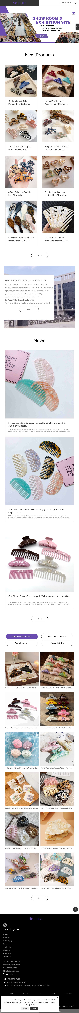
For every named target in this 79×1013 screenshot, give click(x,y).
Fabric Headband (21, 643)
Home (5, 934)
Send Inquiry (7, 941)
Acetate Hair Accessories (21, 636)
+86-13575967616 (13, 979)
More (40, 898)
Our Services (7, 947)
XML (53, 993)
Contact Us (7, 953)
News (5, 944)
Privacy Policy (30, 1005)
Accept (34, 1008)
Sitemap (25, 993)
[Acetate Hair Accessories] (39, 24)
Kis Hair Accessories (10, 968)
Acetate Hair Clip (57, 643)
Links (11, 993)
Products (6, 937)
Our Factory (7, 950)
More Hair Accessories (11, 971)
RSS (39, 993)
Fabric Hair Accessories (57, 636)
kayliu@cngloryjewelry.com (16, 982)
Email (59, 1011)
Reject (25, 1008)
